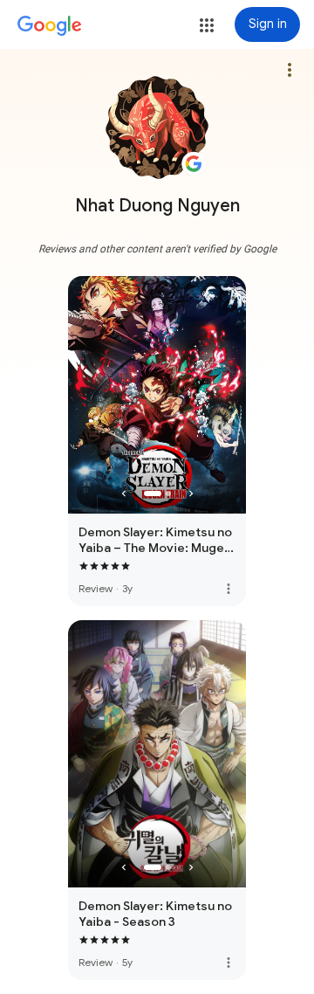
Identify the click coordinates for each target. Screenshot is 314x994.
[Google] (49, 26)
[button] (206, 25)
